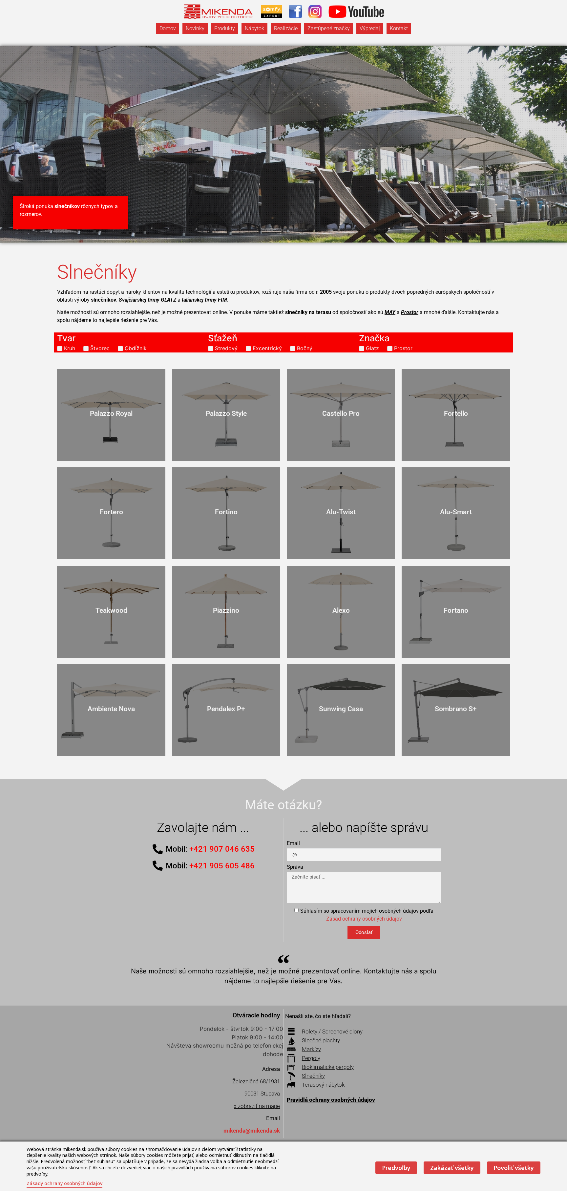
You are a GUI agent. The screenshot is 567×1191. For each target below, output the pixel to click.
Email (293, 843)
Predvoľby (396, 1168)
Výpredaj (370, 28)
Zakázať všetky (452, 1168)
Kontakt (399, 28)
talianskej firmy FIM (204, 300)
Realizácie (286, 28)
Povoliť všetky (514, 1168)
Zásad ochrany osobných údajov (364, 919)
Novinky (195, 28)
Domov (167, 28)
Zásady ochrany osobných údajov (64, 1183)
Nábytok (254, 28)
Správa (295, 867)
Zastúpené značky (328, 28)
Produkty (224, 28)
